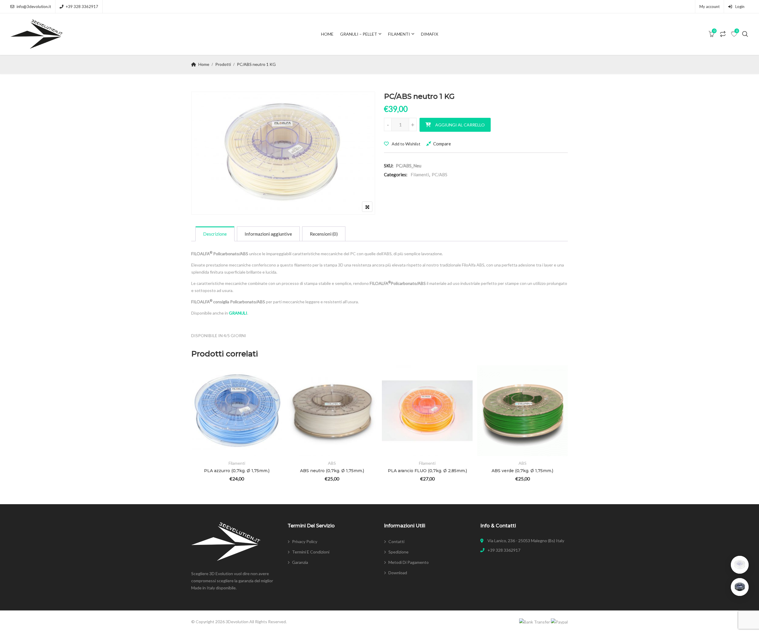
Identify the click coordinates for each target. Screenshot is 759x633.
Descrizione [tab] (215, 234)
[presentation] (195, 431)
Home (327, 34)
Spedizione (398, 551)
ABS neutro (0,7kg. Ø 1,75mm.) (332, 470)
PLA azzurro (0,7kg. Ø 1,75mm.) (237, 470)
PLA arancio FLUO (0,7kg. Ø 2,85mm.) (427, 470)
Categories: (395, 174)
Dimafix (429, 34)
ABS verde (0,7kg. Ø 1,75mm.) (522, 470)
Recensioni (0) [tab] (324, 234)
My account (709, 6)
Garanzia (300, 562)
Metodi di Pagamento (408, 562)
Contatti (396, 541)
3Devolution (237, 621)
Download (397, 572)
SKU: (388, 165)
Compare (442, 143)
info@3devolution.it (34, 6)
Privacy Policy (304, 541)
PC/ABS (439, 174)
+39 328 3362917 (82, 6)
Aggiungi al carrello (460, 124)
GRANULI (238, 312)
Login (739, 6)
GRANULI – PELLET (358, 34)
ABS (332, 463)
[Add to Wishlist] (204, 406)
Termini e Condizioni (310, 551)
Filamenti (399, 34)
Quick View (204, 439)
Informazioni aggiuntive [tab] (268, 234)
